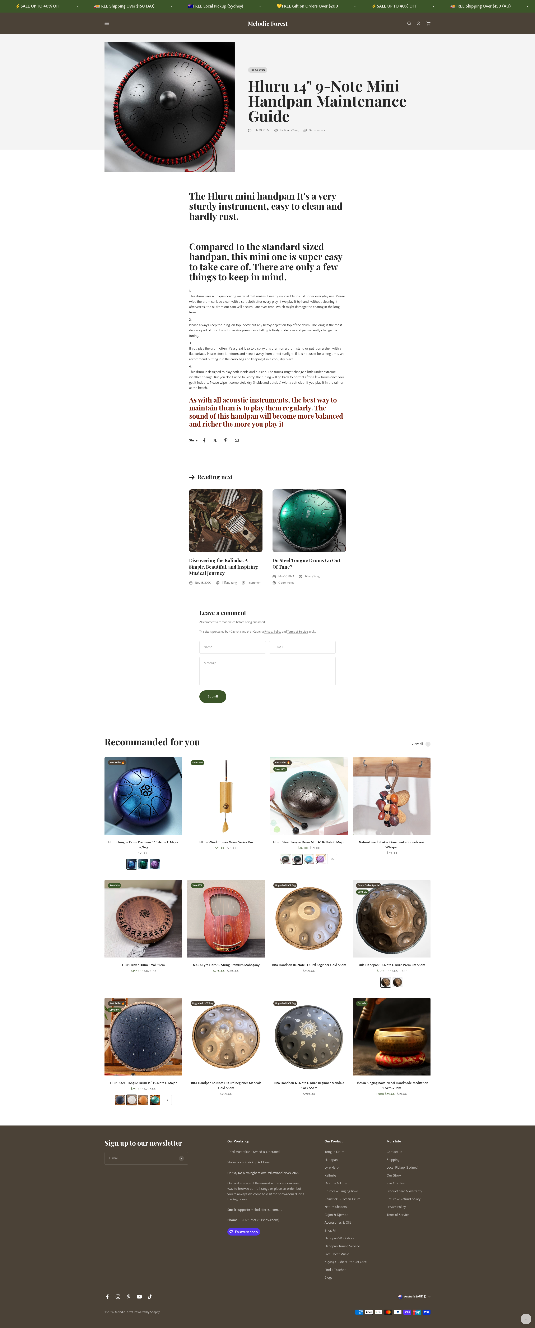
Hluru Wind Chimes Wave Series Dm (226, 842)
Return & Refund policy (403, 1199)
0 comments (317, 130)
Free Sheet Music (337, 1254)
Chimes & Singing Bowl (341, 1191)
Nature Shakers (336, 1207)
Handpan (331, 1160)
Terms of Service (297, 631)
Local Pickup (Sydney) (402, 1167)
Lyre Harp (332, 1167)
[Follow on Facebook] (107, 1297)
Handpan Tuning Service (342, 1246)
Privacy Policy (272, 631)
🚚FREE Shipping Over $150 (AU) (31, 6)
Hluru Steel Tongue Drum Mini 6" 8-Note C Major (309, 842)
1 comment (254, 583)
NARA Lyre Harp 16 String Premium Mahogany (226, 965)
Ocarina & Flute (336, 1183)
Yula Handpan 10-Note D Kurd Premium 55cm (391, 965)
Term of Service (398, 1215)
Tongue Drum (258, 70)
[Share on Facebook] (204, 440)
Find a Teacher (335, 1270)
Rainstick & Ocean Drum (342, 1199)
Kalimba (330, 1175)
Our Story (394, 1175)
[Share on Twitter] (215, 440)
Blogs (328, 1277)
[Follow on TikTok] (150, 1297)
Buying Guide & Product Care (346, 1262)
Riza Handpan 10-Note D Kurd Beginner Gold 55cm (309, 965)
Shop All (330, 1230)
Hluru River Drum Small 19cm (143, 965)
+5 (332, 859)
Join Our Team (397, 1183)
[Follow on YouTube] (139, 1297)
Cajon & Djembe (336, 1215)
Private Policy (396, 1207)
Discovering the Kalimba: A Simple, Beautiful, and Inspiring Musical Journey (223, 566)
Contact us (394, 1152)
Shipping (393, 1160)
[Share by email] (237, 440)
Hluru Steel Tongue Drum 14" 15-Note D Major (143, 1083)
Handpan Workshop (339, 1238)
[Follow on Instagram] (118, 1297)
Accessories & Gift (338, 1222)
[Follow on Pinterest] (128, 1297)
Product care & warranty (404, 1191)
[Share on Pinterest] (226, 440)
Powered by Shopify (147, 1312)
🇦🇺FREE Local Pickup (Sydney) (123, 6)
